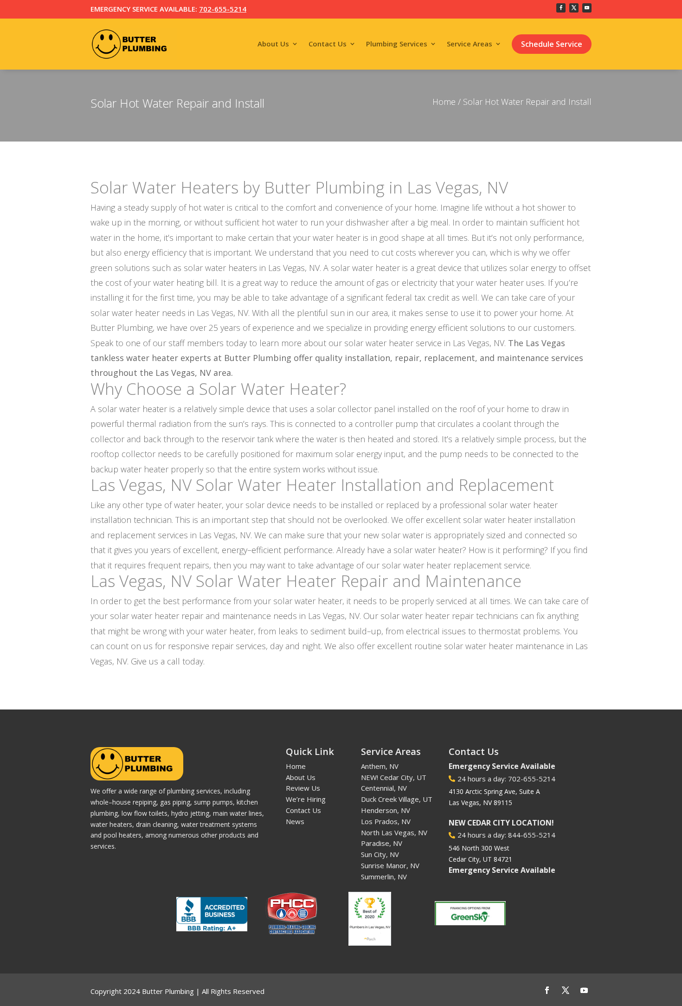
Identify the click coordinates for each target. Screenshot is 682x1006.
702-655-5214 (222, 8)
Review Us (303, 788)
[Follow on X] (574, 8)
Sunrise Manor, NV (390, 865)
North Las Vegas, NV (394, 832)
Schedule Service (551, 44)
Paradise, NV (381, 843)
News (295, 821)
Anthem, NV (380, 766)
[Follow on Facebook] (561, 8)
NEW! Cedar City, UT (393, 777)
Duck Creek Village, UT (396, 799)
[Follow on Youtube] (587, 8)
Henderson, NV (385, 810)
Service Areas (469, 43)
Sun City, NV (380, 854)
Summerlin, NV (384, 876)
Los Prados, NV (386, 821)
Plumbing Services (396, 43)
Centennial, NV (384, 788)
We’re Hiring (306, 799)
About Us (273, 43)
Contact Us (328, 43)
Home (444, 101)
